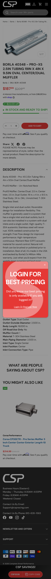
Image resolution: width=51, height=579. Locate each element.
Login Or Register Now (25, 306)
